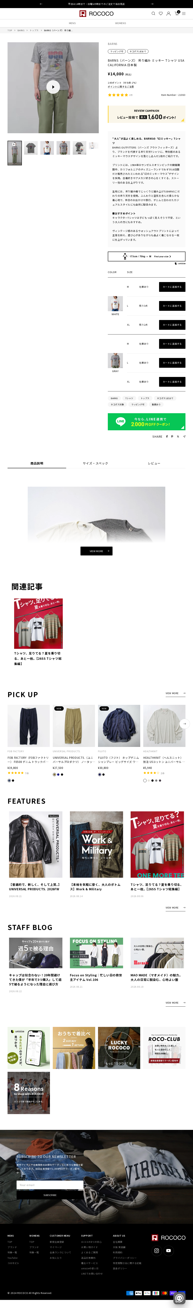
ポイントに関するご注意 (121, 86)
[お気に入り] (161, 13)
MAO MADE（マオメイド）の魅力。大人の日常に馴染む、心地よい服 (156, 977)
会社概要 (117, 1241)
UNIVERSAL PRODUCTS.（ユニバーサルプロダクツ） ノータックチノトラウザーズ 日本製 (73, 760)
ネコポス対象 (117, 404)
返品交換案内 (88, 1257)
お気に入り (56, 1257)
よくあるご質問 (89, 1252)
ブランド (12, 1247)
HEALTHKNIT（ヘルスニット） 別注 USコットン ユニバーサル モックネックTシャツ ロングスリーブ (164, 760)
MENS (72, 23)
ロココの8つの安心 (91, 1241)
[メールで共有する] (184, 436)
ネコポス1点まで (138, 51)
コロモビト (13, 1263)
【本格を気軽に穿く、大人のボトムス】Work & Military (95, 886)
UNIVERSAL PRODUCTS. (67, 751)
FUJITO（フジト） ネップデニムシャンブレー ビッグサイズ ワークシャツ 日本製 (118, 760)
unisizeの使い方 (90, 1268)
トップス (34, 30)
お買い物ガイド (89, 1247)
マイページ (56, 1247)
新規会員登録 (57, 1241)
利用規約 (117, 1252)
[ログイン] (168, 14)
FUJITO (102, 751)
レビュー (154, 463)
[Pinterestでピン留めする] (172, 436)
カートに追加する (172, 286)
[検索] (153, 13)
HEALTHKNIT (150, 751)
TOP (10, 30)
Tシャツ (129, 398)
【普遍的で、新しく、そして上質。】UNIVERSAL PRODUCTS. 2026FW (35, 886)
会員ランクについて (60, 1252)
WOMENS (120, 23)
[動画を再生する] (53, 87)
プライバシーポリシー (125, 1257)
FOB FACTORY (16, 751)
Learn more (116, 3)
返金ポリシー (120, 1268)
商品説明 (37, 463)
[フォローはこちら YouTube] (168, 1251)
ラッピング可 (116, 51)
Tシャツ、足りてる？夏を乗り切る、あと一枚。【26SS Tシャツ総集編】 (37, 658)
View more (96, 551)
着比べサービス (89, 1263)
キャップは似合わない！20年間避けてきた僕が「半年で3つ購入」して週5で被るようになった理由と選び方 (35, 979)
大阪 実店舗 (119, 1247)
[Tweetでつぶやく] (178, 436)
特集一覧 (12, 1252)
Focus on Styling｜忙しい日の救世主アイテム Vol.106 (96, 977)
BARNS (21, 30)
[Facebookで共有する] (167, 436)
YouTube (12, 1257)
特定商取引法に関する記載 (127, 1263)
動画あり (156, 404)
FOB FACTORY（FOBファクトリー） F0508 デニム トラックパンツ (28, 760)
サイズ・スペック (95, 463)
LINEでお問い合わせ (92, 1273)
